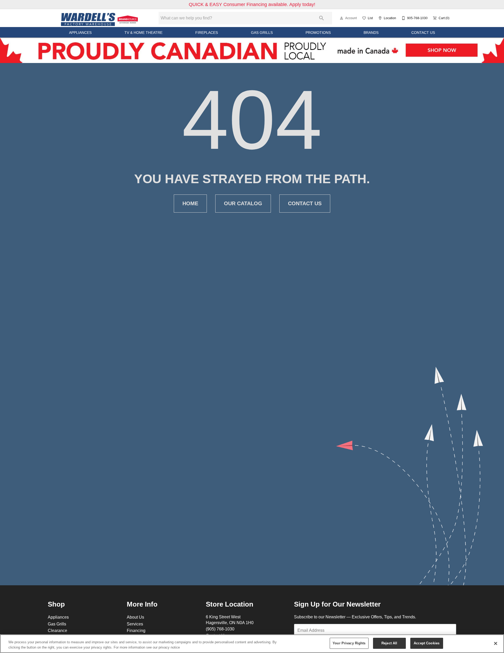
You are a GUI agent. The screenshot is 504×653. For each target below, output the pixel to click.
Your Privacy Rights (349, 643)
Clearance (57, 630)
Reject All (389, 643)
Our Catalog (243, 203)
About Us (135, 617)
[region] (252, 643)
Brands (371, 32)
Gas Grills (262, 32)
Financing (136, 630)
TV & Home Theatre (143, 32)
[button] (341, 18)
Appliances (80, 32)
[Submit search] (321, 18)
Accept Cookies (426, 643)
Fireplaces (206, 32)
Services (135, 624)
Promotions (318, 32)
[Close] (495, 643)
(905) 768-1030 (220, 628)
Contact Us (423, 32)
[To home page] (100, 18)
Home (190, 203)
